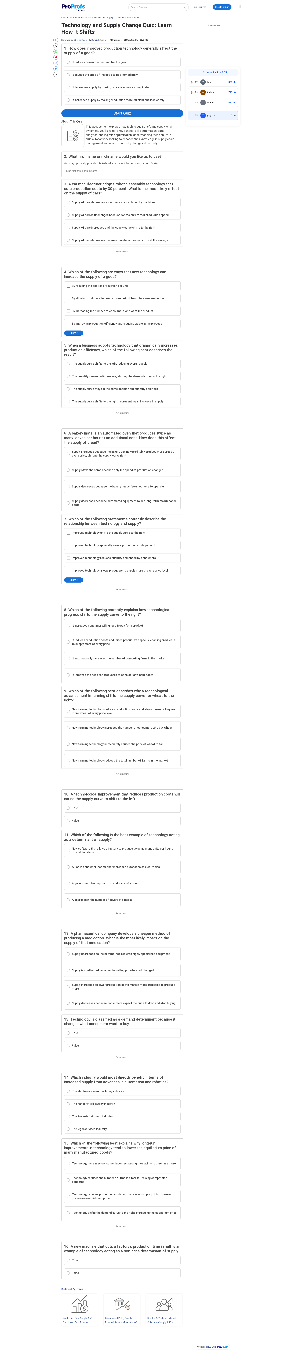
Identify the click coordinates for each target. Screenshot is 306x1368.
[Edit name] (214, 115)
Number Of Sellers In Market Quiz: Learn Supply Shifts (161, 1320)
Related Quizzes (72, 1289)
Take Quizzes (199, 7)
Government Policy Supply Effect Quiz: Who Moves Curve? (121, 1320)
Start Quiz (122, 113)
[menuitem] (200, 7)
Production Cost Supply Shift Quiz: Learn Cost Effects (78, 1320)
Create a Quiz (222, 7)
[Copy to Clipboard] (56, 69)
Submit (74, 333)
